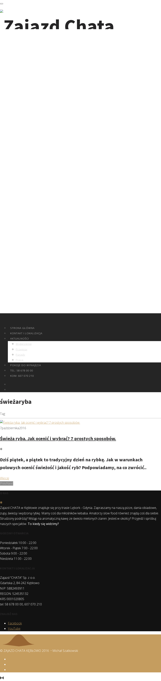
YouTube (14, 628)
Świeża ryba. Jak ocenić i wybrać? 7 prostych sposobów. (58, 438)
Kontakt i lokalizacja (26, 333)
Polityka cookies (18, 659)
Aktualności (19, 338)
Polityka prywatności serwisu (27, 664)
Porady (20, 354)
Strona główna (22, 328)
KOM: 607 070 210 (22, 376)
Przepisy (21, 349)
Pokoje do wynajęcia (25, 365)
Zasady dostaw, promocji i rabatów (31, 670)
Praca (19, 360)
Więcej (4, 478)
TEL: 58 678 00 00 (21, 370)
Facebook (15, 623)
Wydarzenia (24, 344)
